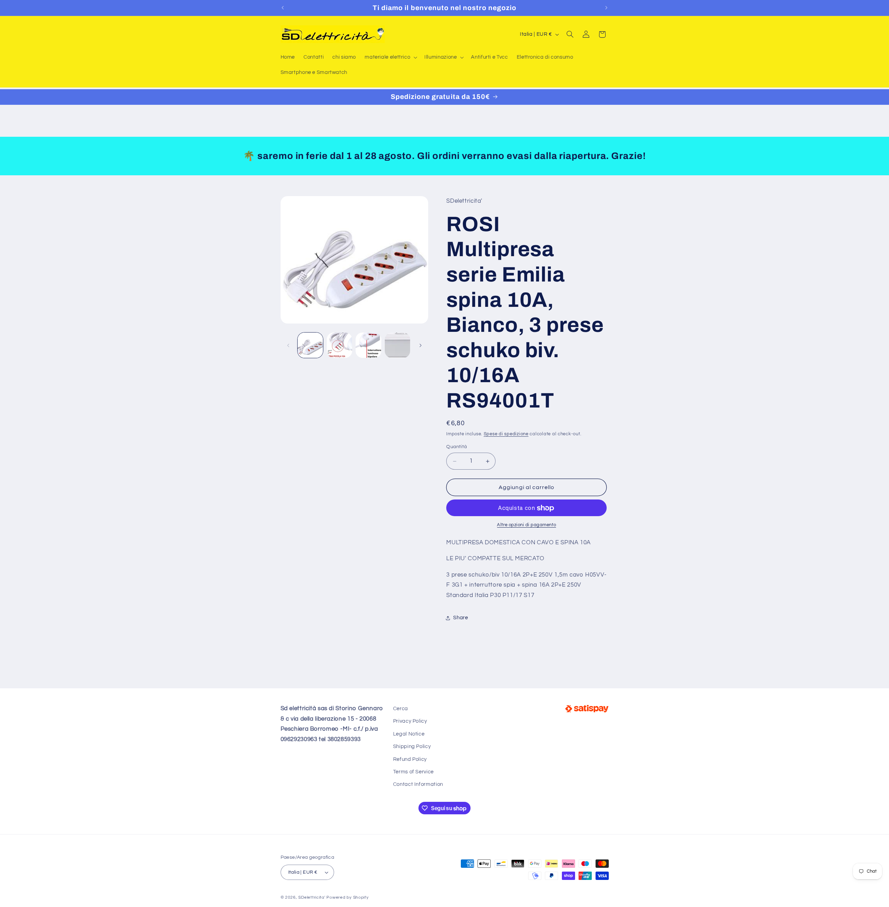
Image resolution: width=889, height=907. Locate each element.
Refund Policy (410, 759)
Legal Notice (409, 734)
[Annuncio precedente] (282, 8)
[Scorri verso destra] (420, 345)
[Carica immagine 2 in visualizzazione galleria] (339, 345)
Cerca (400, 708)
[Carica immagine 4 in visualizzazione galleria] (397, 345)
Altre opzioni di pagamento (526, 525)
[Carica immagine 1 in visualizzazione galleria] (310, 345)
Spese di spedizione (506, 434)
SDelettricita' (311, 897)
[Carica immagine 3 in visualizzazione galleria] (368, 345)
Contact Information (418, 784)
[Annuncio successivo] (606, 8)
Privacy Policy (410, 721)
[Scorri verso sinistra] (288, 345)
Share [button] (460, 617)
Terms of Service (413, 771)
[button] (390, 57)
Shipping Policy (412, 746)
